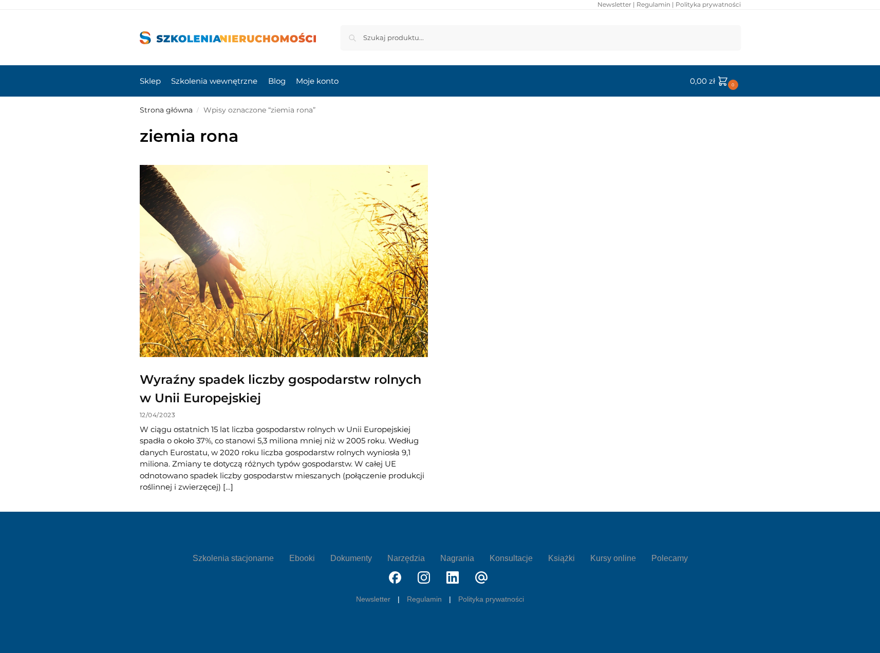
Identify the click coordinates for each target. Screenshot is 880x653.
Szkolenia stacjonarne (233, 558)
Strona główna (166, 110)
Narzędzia (406, 558)
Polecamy (669, 558)
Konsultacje (511, 558)
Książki (561, 558)
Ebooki (302, 558)
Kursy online (613, 558)
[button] (715, 81)
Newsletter (614, 4)
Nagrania (457, 558)
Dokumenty (351, 558)
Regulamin (653, 4)
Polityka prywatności (708, 4)
